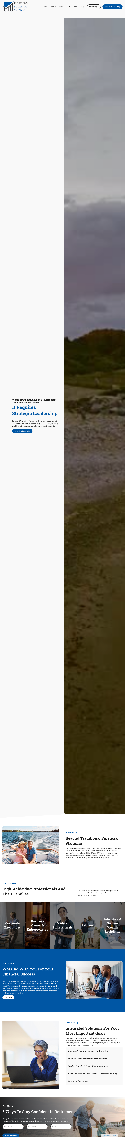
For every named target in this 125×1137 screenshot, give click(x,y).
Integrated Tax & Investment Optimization (88, 1051)
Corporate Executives (78, 1081)
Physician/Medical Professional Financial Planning (92, 1073)
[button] (45, 7)
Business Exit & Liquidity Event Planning (87, 1058)
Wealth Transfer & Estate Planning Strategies (89, 1066)
